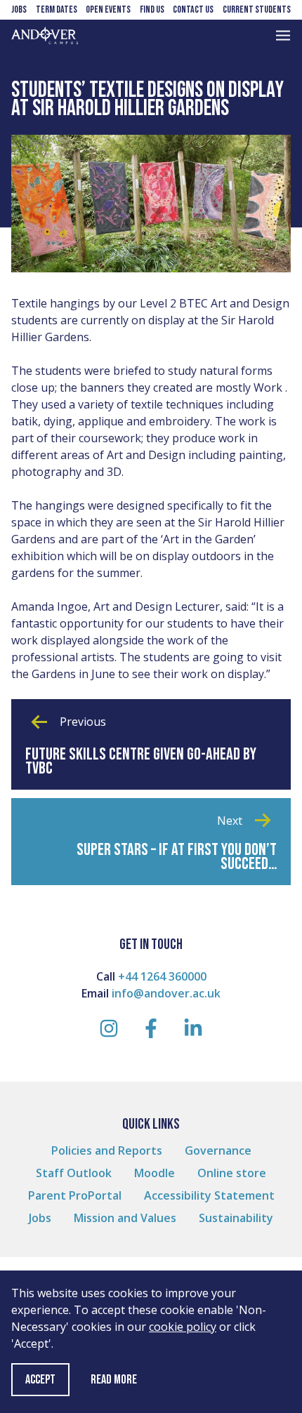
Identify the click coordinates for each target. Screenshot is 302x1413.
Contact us (193, 9)
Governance (218, 1150)
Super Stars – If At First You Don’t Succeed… (177, 857)
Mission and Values (125, 1218)
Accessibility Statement (209, 1195)
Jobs (19, 9)
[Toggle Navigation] (283, 35)
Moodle (154, 1173)
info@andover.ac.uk (166, 993)
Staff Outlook (74, 1173)
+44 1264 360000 (162, 976)
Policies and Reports (106, 1150)
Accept (40, 1379)
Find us (152, 9)
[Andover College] (44, 35)
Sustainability (236, 1218)
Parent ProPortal (75, 1195)
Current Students (257, 9)
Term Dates (56, 9)
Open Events (108, 9)
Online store (231, 1173)
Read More (114, 1380)
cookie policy (182, 1326)
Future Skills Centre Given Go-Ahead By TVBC (140, 762)
